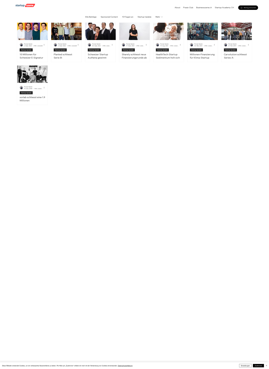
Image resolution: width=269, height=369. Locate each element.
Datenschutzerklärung (125, 366)
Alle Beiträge (90, 17)
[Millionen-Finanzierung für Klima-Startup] (202, 31)
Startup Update (144, 17)
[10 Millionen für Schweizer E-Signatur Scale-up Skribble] (32, 31)
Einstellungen (245, 366)
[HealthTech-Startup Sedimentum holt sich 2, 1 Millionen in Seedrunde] (168, 31)
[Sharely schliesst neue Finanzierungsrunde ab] (134, 31)
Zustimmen (258, 366)
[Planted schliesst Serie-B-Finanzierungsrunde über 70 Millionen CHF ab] (66, 31)
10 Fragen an (127, 17)
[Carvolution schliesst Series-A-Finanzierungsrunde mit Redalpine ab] (236, 31)
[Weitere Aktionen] (45, 44)
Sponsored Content (109, 17)
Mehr (158, 17)
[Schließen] (266, 365)
